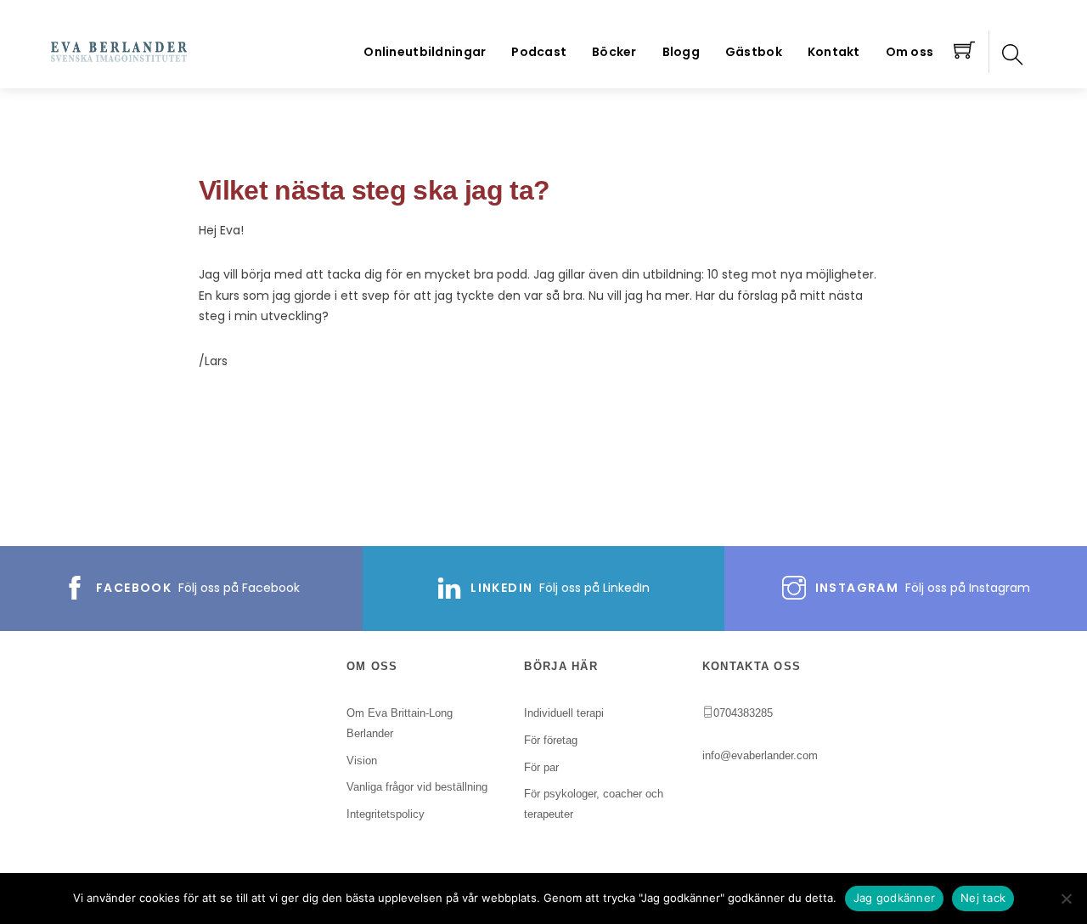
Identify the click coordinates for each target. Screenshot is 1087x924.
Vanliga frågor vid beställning (416, 786)
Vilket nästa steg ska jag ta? (374, 190)
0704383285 (743, 713)
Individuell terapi (564, 713)
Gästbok (753, 51)
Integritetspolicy (385, 814)
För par (541, 767)
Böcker (614, 51)
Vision (361, 760)
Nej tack (982, 897)
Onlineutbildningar (424, 51)
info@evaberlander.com (760, 755)
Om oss (910, 51)
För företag (550, 740)
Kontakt (834, 51)
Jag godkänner (894, 897)
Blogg (681, 51)
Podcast (538, 51)
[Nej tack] (1065, 898)
